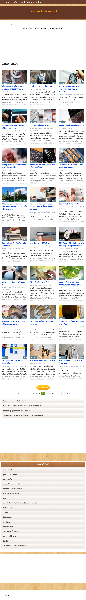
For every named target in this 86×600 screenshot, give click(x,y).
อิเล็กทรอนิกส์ (33, 170)
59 (40, 393)
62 (50, 393)
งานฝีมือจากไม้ (75, 248)
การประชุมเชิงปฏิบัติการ (65, 94)
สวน (3, 212)
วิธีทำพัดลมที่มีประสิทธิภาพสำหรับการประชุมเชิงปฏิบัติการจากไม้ (71, 244)
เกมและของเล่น (8, 527)
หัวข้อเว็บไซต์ (43, 465)
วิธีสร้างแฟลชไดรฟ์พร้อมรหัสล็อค (71, 125)
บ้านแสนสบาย (7, 517)
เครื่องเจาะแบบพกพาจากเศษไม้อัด (42, 361)
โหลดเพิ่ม (44, 387)
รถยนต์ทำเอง (7, 470)
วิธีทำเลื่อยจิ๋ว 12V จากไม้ (39, 282)
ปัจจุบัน (5, 541)
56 (30, 393)
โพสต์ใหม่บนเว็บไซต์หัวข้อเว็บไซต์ (14, 546)
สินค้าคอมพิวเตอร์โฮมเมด (65, 128)
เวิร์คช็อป (6, 512)
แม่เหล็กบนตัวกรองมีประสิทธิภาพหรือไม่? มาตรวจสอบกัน (22, 406)
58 (36, 393)
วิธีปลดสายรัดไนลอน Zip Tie (69, 204)
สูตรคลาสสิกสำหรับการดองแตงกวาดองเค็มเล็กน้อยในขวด (70, 283)
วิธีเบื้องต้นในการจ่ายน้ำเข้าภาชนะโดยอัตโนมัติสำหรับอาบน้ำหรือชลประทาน (14, 206)
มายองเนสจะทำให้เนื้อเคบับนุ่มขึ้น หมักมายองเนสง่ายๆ (71, 166)
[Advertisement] (43, 44)
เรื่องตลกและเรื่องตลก (10, 531)
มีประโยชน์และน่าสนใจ (13, 92)
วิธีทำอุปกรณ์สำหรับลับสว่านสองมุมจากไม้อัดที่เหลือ (14, 166)
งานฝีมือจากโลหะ (22, 366)
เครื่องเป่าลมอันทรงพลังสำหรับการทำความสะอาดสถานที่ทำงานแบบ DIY (71, 89)
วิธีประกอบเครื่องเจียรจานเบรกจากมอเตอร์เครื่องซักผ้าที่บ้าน (13, 87)
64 (56, 393)
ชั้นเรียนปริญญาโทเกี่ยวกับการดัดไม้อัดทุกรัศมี (14, 244)
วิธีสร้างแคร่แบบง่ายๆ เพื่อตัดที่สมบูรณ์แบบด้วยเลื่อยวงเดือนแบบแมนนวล (42, 206)
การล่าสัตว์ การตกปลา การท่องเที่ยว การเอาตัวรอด (20, 503)
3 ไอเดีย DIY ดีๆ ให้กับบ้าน (39, 243)
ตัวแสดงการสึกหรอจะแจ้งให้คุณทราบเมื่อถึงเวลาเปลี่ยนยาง (23, 416)
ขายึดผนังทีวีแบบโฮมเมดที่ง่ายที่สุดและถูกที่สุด (71, 323)
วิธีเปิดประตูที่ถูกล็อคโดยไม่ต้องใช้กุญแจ (16, 411)
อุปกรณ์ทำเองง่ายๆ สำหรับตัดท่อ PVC (13, 283)
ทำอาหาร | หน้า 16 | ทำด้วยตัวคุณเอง (15, 401)
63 (53, 393)
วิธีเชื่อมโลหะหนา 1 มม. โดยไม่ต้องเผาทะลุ (70, 362)
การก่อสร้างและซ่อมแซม (11, 484)
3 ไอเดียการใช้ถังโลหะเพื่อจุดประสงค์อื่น (12, 362)
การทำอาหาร (62, 170)
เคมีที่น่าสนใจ (7, 479)
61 (46, 393)
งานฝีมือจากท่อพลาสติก (78, 94)
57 (33, 393)
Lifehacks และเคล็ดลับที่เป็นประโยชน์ (16, 131)
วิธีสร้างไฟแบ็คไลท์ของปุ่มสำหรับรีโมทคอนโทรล (42, 166)
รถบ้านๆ (4, 92)
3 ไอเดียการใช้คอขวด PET (40, 125)
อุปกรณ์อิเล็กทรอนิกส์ (10, 474)
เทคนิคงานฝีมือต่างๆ (9, 536)
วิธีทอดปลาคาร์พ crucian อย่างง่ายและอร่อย (42, 323)
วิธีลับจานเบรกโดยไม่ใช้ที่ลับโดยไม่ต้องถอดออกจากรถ (13, 323)
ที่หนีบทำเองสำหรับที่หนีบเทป (41, 86)
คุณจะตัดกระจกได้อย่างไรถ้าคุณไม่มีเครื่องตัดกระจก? (13, 127)
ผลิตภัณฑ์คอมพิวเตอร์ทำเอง (12, 489)
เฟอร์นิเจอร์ (6, 522)
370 (63, 393)
